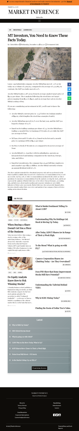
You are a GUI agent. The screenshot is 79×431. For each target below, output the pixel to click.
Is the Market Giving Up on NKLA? (24, 360)
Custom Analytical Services (22, 417)
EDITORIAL (24, 220)
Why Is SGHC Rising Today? (47, 298)
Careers (57, 408)
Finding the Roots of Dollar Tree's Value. (53, 308)
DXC (10, 272)
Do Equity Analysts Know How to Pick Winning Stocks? (17, 280)
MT (10, 30)
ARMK (20, 272)
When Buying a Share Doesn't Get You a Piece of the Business (19, 228)
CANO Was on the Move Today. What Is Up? (27, 343)
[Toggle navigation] (39, 21)
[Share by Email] (69, 103)
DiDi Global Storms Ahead (21, 331)
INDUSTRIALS (17, 30)
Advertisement (57, 405)
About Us (22, 403)
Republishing (56, 403)
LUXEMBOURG (28, 30)
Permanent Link (53, 44)
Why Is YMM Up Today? (20, 325)
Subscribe (39, 17)
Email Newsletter (22, 412)
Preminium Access (40, 368)
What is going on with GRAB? (22, 337)
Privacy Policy (22, 408)
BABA (10, 220)
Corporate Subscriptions (22, 415)
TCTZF (16, 220)
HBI (15, 272)
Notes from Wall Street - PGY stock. (24, 354)
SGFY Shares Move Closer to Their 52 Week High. (29, 348)
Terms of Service (22, 405)
